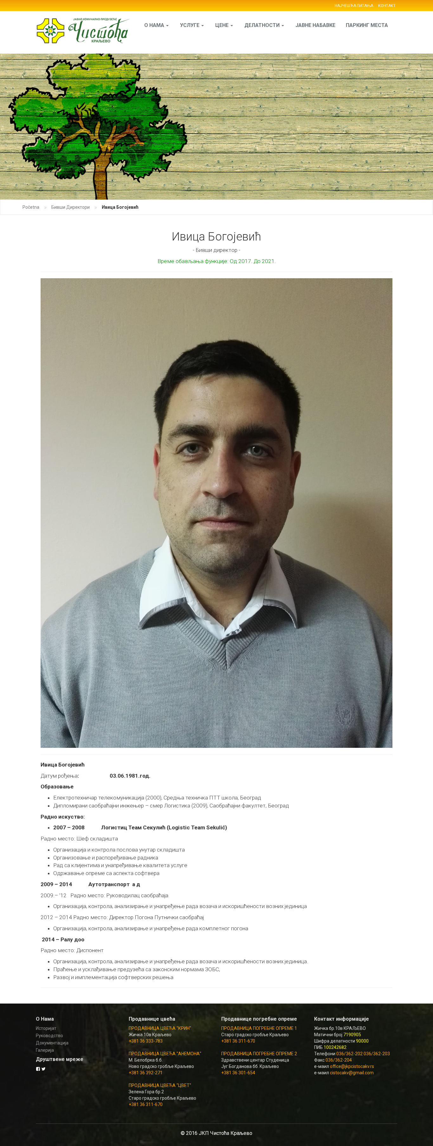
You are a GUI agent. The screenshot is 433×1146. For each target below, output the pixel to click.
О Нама (154, 25)
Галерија (45, 1050)
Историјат (46, 1028)
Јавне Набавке (315, 25)
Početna (31, 207)
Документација (52, 1042)
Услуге (190, 25)
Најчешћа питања (354, 5)
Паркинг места (367, 25)
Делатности (262, 25)
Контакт (387, 5)
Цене (222, 25)
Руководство (49, 1035)
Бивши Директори (70, 207)
